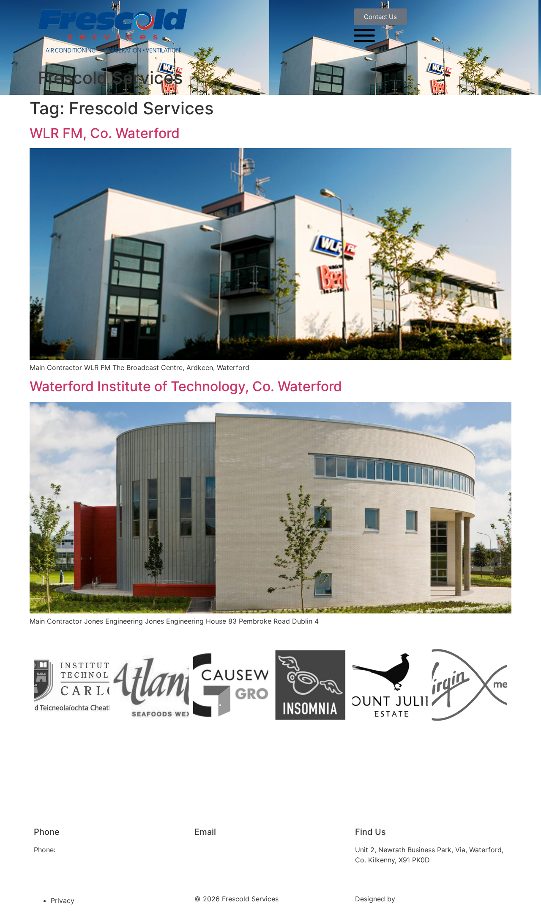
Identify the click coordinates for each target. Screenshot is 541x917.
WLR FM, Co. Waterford (105, 133)
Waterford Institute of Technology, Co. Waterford (186, 386)
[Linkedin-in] (67, 873)
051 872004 (76, 849)
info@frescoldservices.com (237, 849)
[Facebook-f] (44, 873)
